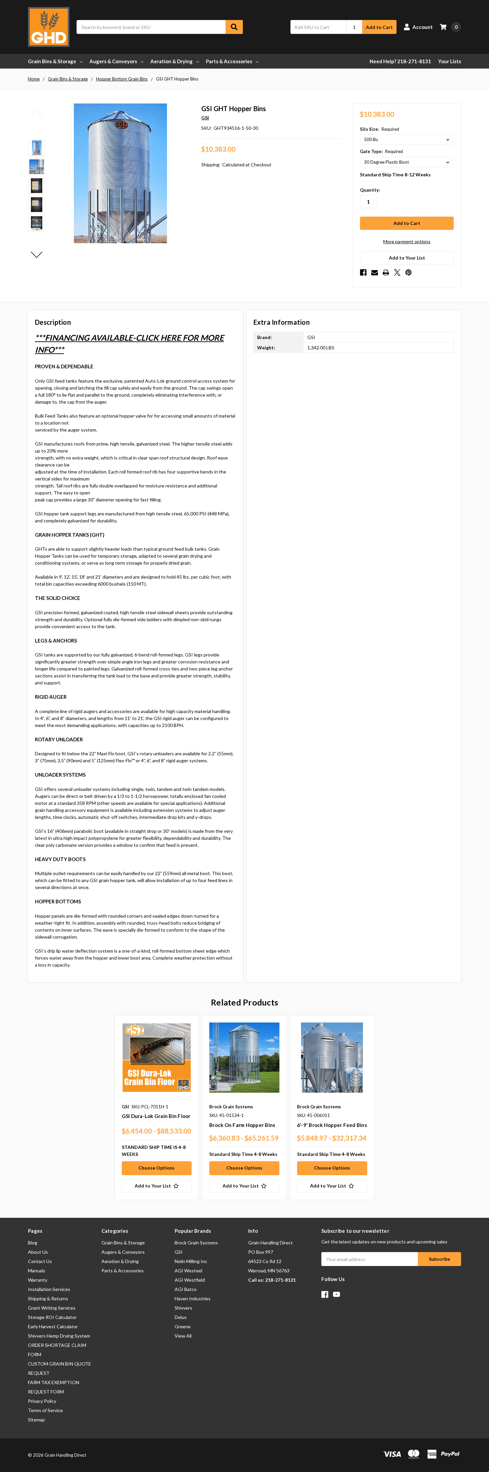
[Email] (374, 272)
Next (37, 254)
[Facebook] (363, 272)
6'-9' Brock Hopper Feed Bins (332, 1125)
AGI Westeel (188, 1270)
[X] (397, 272)
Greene (183, 1326)
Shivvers (183, 1308)
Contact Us (40, 1261)
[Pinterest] (408, 272)
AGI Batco (186, 1289)
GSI (179, 1252)
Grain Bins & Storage (52, 61)
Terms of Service (45, 1410)
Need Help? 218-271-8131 (400, 61)
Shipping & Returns (48, 1298)
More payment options (406, 241)
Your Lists (449, 61)
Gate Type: (381, 151)
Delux (181, 1317)
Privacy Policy (42, 1401)
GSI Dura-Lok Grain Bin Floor (156, 1116)
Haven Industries (193, 1298)
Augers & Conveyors (113, 61)
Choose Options (156, 1168)
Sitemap (36, 1419)
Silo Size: (379, 129)
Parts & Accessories (229, 61)
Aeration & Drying (171, 61)
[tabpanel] (156, 1107)
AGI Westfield (190, 1280)
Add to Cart (379, 27)
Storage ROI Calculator (52, 1317)
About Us (38, 1252)
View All (183, 1336)
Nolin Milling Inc (191, 1261)
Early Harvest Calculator (53, 1326)
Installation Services (49, 1289)
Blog (32, 1242)
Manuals (36, 1270)
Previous (37, 113)
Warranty (37, 1280)
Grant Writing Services (52, 1308)
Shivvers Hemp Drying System (59, 1336)
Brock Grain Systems (196, 1242)
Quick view (156, 1057)
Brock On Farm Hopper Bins (242, 1125)
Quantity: (370, 190)
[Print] (386, 272)
